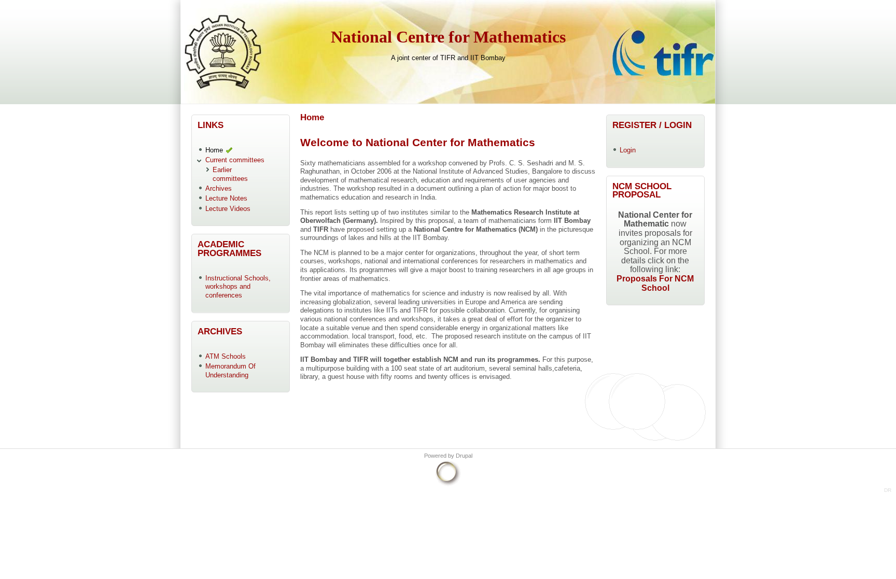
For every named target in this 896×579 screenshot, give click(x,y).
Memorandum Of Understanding (230, 370)
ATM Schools (225, 356)
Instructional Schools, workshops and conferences (238, 286)
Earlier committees (230, 174)
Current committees (234, 160)
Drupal (464, 456)
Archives (218, 188)
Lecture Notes (226, 198)
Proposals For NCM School (655, 283)
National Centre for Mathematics (448, 37)
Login (628, 150)
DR (887, 490)
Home (214, 150)
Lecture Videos (227, 209)
